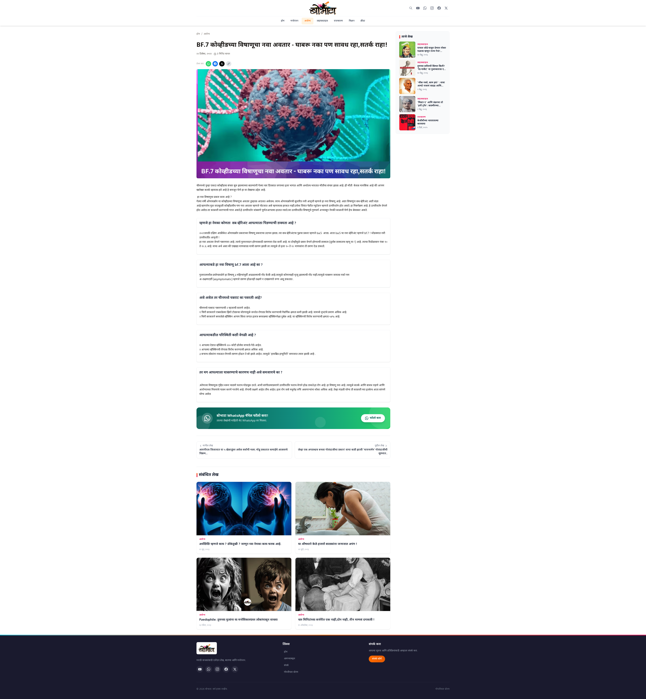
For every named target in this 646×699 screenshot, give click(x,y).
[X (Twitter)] (234, 669)
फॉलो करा (375, 418)
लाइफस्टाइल (322, 21)
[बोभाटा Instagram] (432, 8)
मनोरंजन (294, 21)
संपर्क (286, 665)
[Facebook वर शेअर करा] (215, 63)
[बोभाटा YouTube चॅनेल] (418, 8)
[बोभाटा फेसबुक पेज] (439, 8)
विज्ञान (351, 21)
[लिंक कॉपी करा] (228, 63)
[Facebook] (226, 669)
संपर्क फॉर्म (377, 658)
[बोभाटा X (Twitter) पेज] (446, 8)
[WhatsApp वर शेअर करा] (208, 63)
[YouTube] (199, 669)
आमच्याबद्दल (289, 658)
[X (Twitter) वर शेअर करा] (222, 63)
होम (282, 21)
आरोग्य (307, 21)
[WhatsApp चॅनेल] (208, 669)
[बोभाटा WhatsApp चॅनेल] (425, 8)
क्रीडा (363, 21)
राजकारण (338, 21)
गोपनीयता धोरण (291, 672)
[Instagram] (217, 669)
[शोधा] (410, 8)
